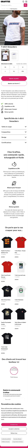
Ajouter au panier (14, 78)
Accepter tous (14, 424)
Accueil (3, 8)
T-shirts (7, 8)
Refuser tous (14, 433)
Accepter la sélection (14, 429)
